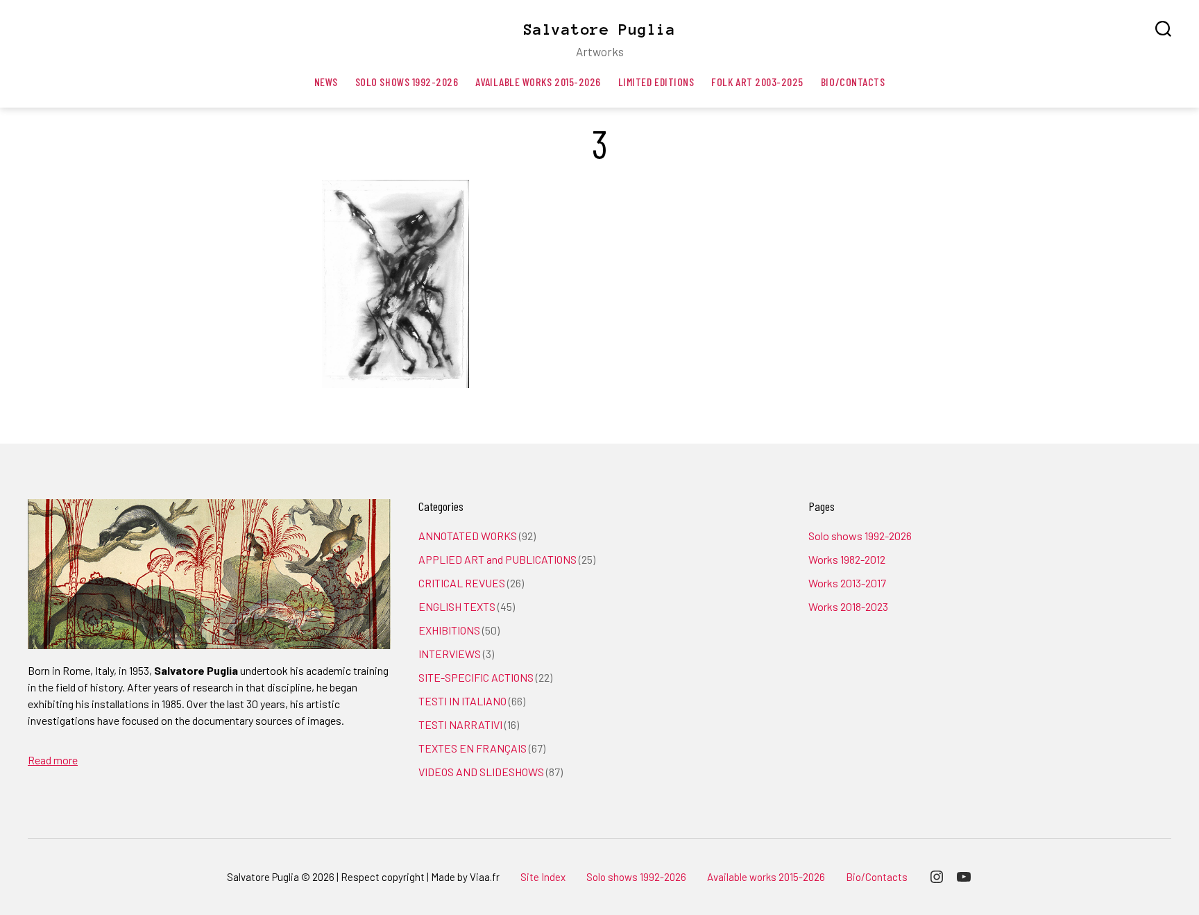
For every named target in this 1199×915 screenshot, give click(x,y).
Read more (53, 759)
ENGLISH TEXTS (456, 606)
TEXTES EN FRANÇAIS (472, 748)
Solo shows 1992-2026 (407, 81)
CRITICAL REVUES (461, 582)
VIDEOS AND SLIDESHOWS (481, 771)
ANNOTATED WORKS (467, 535)
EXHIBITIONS (449, 630)
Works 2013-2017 (847, 582)
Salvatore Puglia (599, 29)
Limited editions (656, 81)
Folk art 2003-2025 (757, 81)
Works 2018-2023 (848, 606)
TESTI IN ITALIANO (462, 700)
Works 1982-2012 (846, 559)
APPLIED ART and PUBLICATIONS (497, 559)
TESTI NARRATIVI (460, 724)
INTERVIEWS (449, 653)
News (326, 81)
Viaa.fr (485, 877)
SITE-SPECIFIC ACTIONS (476, 677)
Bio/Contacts (853, 81)
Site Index (543, 877)
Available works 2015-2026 (537, 81)
